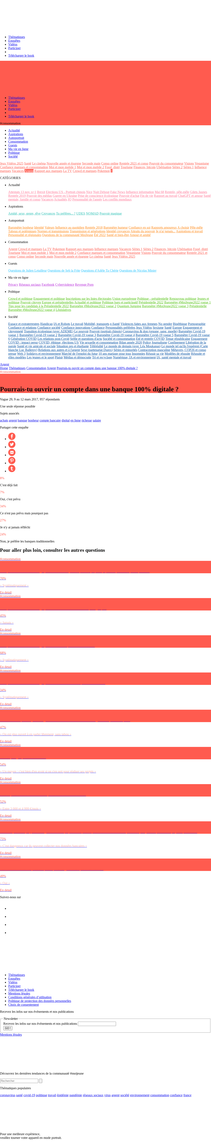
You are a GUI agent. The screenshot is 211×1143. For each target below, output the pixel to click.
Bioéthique (180, 324)
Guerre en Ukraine (65, 195)
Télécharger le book (21, 55)
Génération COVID (24, 338)
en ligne (75, 420)
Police (147, 342)
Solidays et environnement (43, 353)
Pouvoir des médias (39, 195)
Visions (189, 163)
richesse (87, 420)
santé (19, 1095)
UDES (80, 213)
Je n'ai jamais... (165, 231)
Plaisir (59, 357)
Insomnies (138, 353)
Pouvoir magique (111, 213)
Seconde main (91, 163)
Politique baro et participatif (120, 302)
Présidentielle (198, 306)
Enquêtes (14, 40)
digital (66, 420)
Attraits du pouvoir (142, 231)
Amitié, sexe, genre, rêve (24, 213)
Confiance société (48, 327)
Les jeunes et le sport (40, 357)
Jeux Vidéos (144, 327)
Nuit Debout (101, 192)
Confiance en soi (139, 227)
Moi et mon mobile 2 (90, 167)
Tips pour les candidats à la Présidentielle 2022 (38, 306)
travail (52, 1095)
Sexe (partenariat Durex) (97, 350)
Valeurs (49, 227)
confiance (176, 1095)
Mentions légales (19, 993)
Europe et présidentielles (58, 302)
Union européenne (124, 298)
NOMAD (92, 213)
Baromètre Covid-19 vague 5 (154, 335)
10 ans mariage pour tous (114, 353)
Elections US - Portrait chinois (65, 192)
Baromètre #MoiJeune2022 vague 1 (187, 302)
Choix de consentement (23, 1004)
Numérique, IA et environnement (134, 357)
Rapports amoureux (164, 227)
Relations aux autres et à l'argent (59, 350)
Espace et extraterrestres (23, 324)
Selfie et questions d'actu (86, 338)
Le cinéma (39, 163)
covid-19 (29, 1095)
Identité (39, 227)
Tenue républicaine (177, 338)
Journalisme (159, 342)
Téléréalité (96, 346)
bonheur (33, 420)
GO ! (8, 1028)
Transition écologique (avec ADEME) (48, 331)
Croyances (48, 213)
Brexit (41, 192)
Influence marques (106, 249)
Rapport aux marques (48, 171)
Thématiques (16, 37)
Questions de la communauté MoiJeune (67, 235)
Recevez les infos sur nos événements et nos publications (40, 1023)
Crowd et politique (20, 298)
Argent (29, 171)
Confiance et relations (22, 327)
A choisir (183, 227)
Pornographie (196, 324)
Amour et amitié (140, 235)
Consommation (36, 368)
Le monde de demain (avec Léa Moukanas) (132, 346)
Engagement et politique (49, 298)
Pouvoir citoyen (30, 302)
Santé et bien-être (118, 235)
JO (70, 199)
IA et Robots (62, 324)
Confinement (176, 342)
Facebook (48, 284)
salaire (97, 420)
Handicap (46, 324)
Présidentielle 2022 (151, 302)
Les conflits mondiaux (117, 199)
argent (13, 420)
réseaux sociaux (93, 1095)
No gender (165, 324)
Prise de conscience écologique (98, 195)
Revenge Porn (84, 284)
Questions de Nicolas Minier (137, 270)
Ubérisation (163, 167)
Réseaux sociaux (30, 284)
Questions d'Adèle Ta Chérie (99, 270)
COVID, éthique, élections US (59, 342)
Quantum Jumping (129, 306)
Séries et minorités (125, 350)
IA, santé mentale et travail (174, 357)
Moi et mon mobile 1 (62, 167)
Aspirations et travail (189, 231)
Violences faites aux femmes (139, 324)
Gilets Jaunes (198, 192)
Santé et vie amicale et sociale (36, 346)
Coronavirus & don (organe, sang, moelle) (150, 331)
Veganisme (202, 163)
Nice (89, 192)
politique (41, 1095)
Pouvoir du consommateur (166, 163)
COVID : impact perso (23, 342)
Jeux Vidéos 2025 (11, 163)
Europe (177, 327)
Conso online (109, 163)
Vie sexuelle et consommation (99, 342)
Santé (27, 163)
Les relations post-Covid (53, 338)
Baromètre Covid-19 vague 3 (77, 335)
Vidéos (12, 44)
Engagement (199, 338)
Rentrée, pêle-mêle (177, 192)
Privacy (13, 284)
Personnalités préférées (120, 327)
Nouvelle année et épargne (64, 163)
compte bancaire (50, 420)
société (124, 1095)
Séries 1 (188, 167)
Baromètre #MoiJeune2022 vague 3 (165, 306)
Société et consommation (119, 338)
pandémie (75, 1095)
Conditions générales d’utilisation (30, 997)
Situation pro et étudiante (72, 346)
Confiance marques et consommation (24, 167)
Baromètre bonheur (20, 227)
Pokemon (103, 171)
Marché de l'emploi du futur (80, 353)
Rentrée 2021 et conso (133, 163)
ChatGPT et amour (190, 195)
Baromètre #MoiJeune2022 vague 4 (31, 310)
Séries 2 (177, 167)
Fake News (117, 192)
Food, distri (112, 167)
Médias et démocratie (77, 357)
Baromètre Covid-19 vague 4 (116, 335)
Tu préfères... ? (65, 213)
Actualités (60, 199)
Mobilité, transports (96, 324)
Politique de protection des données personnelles (39, 1001)
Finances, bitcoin (145, 167)
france (187, 1095)
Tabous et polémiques (22, 231)
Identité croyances (118, 231)
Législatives (63, 310)
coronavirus (7, 1095)
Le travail (77, 324)
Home (4, 368)
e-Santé (115, 324)
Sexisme (158, 327)
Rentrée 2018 (94, 227)
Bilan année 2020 (130, 342)
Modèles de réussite (177, 353)
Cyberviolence (64, 284)
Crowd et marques (85, 171)
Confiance (98, 327)
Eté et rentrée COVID (150, 338)
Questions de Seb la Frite (64, 270)
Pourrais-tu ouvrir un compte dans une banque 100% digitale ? (97, 368)
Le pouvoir (81, 331)
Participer (14, 48)
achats (4, 420)
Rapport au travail (165, 195)
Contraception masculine (154, 350)
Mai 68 (159, 192)
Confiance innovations (75, 327)
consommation (159, 1095)
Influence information (140, 192)
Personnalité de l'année (87, 199)
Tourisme (127, 167)
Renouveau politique (182, 298)
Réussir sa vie (155, 353)
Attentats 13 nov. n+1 (22, 192)
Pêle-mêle (196, 227)
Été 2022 (100, 235)
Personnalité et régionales (24, 235)
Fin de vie (146, 195)
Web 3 (21, 353)
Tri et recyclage (102, 357)
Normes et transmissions (53, 231)
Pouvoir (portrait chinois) (105, 331)
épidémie (63, 1095)
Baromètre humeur (115, 227)
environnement (139, 1095)
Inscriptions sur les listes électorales (88, 298)
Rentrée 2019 (17, 195)
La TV (67, 171)
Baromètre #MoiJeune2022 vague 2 (93, 306)
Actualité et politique (87, 302)
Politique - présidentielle (153, 298)
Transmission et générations (88, 231)
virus (107, 1095)
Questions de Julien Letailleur (27, 270)
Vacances (18, 171)
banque (22, 420)
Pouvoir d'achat (129, 195)
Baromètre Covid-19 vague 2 (38, 335)
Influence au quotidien (69, 227)
